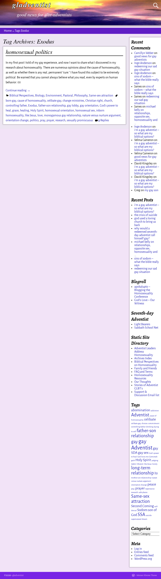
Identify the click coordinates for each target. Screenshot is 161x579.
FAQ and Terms (143, 371)
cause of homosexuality (31, 100)
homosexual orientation (59, 110)
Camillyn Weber (144, 53)
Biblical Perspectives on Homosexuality (146, 363)
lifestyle (140, 464)
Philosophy (81, 95)
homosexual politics (29, 52)
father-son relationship (52, 105)
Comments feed (144, 555)
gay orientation (89, 105)
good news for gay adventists (145, 58)
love (40, 115)
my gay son (151, 190)
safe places (143, 492)
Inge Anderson (143, 63)
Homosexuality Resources (143, 376)
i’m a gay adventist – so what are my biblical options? (146, 133)
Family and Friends (145, 368)
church (108, 100)
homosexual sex (85, 110)
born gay (11, 100)
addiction (155, 410)
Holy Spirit (37, 110)
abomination (140, 410)
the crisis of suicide (145, 215)
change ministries (73, 100)
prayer (50, 120)
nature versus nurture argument (101, 115)
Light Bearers (142, 324)
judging (155, 460)
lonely (154, 464)
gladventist (18, 575)
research (60, 120)
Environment (54, 95)
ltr (156, 473)
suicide (149, 515)
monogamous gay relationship (62, 115)
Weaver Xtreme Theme (146, 575)
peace (151, 484)
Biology (39, 95)
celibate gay (54, 100)
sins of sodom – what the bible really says (146, 80)
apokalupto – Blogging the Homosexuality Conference (143, 291)
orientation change (17, 120)
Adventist (140, 414)
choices (145, 423)
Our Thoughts (142, 381)
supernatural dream (139, 519)
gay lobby (73, 105)
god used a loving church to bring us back (145, 222)
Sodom (142, 510)
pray (42, 120)
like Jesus (30, 115)
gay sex (143, 453)
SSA (141, 514)
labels (133, 464)
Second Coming (142, 506)
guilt (133, 460)
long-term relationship (142, 470)
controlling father (16, 105)
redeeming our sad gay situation (145, 68)
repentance (150, 489)
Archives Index (143, 358)
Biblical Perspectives (21, 95)
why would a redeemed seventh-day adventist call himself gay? (145, 233)
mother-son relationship (141, 478)
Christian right (94, 100)
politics (34, 120)
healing (24, 110)
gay (134, 441)
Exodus (32, 105)
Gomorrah (153, 457)
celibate (150, 419)
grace (15, 110)
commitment (153, 423)
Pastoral (68, 95)
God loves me (143, 457)
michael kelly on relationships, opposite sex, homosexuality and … (145, 115)
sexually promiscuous (80, 120)
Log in (138, 548)
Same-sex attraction (101, 95)
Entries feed (141, 552)
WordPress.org (143, 558)
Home (8, 30)
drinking (149, 427)
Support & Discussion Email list (146, 393)
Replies (103, 120)
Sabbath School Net (146, 327)
